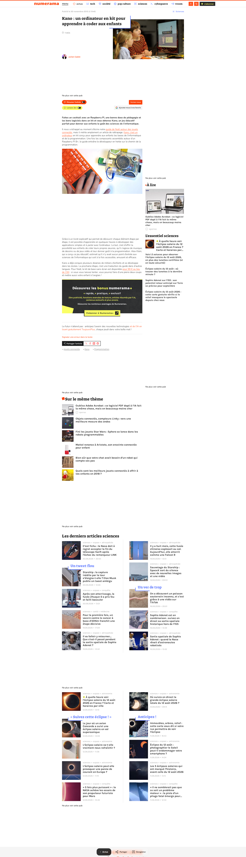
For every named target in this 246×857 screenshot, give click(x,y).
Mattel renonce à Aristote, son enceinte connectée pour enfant (106, 446)
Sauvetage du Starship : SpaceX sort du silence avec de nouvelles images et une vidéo (165, 572)
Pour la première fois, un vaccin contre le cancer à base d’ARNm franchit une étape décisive (99, 619)
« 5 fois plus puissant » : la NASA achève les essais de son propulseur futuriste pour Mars (99, 792)
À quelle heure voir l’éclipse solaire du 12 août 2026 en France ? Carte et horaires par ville (169, 245)
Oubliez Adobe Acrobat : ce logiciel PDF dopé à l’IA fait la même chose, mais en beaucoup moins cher (108, 407)
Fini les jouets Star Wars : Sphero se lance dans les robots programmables (107, 433)
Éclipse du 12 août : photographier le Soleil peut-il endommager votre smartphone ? (166, 749)
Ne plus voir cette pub (72, 95)
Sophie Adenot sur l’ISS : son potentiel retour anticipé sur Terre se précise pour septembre (164, 283)
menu (65, 3)
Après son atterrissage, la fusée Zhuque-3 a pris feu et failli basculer (98, 596)
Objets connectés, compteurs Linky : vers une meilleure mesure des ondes (103, 420)
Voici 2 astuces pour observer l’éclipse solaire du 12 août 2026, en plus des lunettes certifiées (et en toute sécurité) (164, 258)
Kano (87, 349)
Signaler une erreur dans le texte (77, 337)
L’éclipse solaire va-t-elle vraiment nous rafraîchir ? (99, 746)
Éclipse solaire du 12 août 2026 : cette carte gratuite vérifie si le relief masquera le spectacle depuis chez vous (163, 296)
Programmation (101, 349)
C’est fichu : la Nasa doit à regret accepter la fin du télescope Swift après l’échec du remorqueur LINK (100, 550)
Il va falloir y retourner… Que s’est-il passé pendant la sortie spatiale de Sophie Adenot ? (99, 641)
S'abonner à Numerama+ (100, 313)
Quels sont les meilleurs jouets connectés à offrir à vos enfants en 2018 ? (107, 472)
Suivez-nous (135, 102)
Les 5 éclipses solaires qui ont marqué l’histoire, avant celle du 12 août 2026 (166, 769)
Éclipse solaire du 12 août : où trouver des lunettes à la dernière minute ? (163, 271)
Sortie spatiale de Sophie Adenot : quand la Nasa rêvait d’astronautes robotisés (165, 641)
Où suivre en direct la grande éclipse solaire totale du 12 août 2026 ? (164, 700)
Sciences (180, 11)
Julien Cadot (74, 57)
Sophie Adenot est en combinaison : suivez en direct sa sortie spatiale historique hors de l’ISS (165, 619)
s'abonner (209, 4)
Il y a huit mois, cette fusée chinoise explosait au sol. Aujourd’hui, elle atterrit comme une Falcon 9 (166, 550)
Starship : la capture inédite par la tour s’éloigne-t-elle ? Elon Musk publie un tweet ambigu (99, 577)
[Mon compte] (191, 4)
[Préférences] (196, 4)
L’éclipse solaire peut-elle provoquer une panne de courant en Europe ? (98, 769)
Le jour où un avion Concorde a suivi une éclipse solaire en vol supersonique (95, 728)
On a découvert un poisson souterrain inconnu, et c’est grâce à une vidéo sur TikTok (167, 598)
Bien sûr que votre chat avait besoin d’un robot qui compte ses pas (107, 459)
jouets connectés (72, 349)
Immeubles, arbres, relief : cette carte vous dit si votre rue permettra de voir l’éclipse (167, 727)
